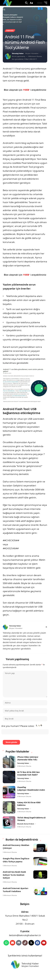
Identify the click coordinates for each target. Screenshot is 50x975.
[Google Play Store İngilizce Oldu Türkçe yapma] (40, 861)
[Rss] (46, 627)
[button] (26, 3)
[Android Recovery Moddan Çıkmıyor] (40, 848)
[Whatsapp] (6, 943)
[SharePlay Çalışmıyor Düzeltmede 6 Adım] (9, 792)
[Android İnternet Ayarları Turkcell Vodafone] (40, 891)
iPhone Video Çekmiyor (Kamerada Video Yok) (27, 758)
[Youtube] (44, 943)
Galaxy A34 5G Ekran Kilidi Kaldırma (28, 803)
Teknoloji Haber (18, 53)
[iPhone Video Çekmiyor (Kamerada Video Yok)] (9, 762)
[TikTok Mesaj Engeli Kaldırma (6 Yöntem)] (9, 822)
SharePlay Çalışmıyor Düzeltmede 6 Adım (31, 788)
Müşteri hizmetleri (30, 966)
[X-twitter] (31, 943)
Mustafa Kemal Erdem (25, 824)
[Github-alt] (19, 943)
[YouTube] (34, 627)
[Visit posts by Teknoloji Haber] (8, 56)
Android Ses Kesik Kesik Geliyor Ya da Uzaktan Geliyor (14, 874)
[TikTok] (37, 627)
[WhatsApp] (43, 627)
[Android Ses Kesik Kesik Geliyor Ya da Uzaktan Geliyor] (40, 874)
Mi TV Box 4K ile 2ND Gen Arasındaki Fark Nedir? (28, 773)
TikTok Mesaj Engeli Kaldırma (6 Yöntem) (31, 819)
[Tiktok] (25, 943)
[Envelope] (12, 943)
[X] (31, 627)
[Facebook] (28, 627)
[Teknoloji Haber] (8, 3)
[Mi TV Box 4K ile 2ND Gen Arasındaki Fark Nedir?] (9, 777)
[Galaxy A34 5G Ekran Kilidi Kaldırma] (9, 807)
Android (10, 31)
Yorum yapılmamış (18, 56)
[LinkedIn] (40, 627)
